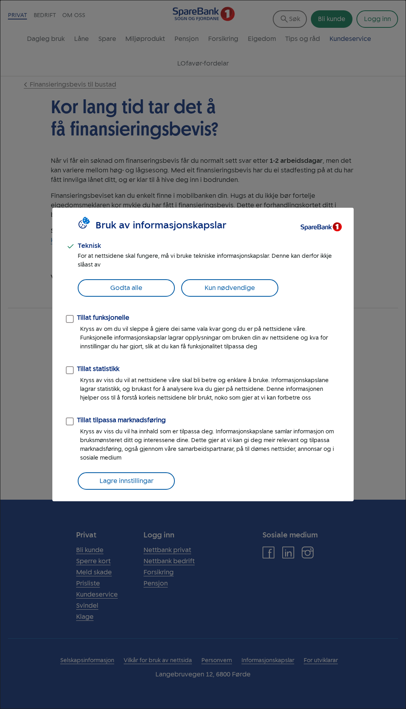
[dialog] (203, 354)
